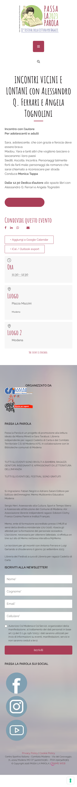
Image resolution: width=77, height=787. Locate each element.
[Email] (28, 227)
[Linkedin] (11, 227)
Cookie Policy (47, 753)
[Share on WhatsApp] (17, 227)
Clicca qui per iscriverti (24, 202)
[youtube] (17, 730)
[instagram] (17, 706)
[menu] (38, 46)
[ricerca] (38, 61)
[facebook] (17, 682)
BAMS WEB (58, 763)
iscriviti (38, 650)
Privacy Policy (30, 753)
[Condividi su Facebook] (5, 227)
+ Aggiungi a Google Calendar (29, 239)
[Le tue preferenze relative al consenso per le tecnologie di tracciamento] (70, 780)
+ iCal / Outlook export (24, 249)
